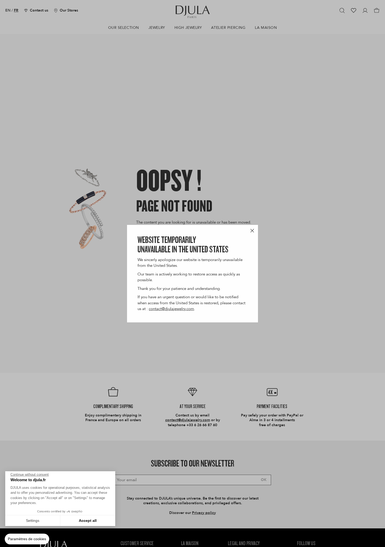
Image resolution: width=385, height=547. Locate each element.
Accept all (88, 520)
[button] (27, 539)
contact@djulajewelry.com (171, 308)
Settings (32, 520)
